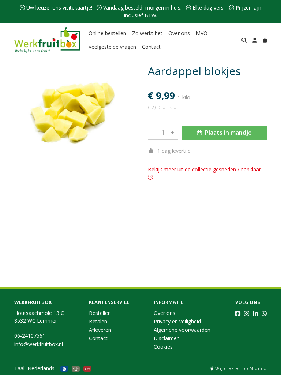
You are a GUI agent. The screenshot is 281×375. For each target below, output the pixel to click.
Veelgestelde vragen (112, 46)
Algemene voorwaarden (182, 329)
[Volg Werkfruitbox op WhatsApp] (264, 313)
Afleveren (100, 329)
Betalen (98, 321)
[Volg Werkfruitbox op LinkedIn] (255, 313)
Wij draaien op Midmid (240, 368)
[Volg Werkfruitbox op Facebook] (237, 313)
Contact (151, 46)
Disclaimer (166, 338)
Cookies (163, 346)
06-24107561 (29, 335)
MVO (201, 33)
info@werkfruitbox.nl (38, 344)
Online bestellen (107, 33)
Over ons (179, 33)
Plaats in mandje (227, 133)
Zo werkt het (147, 33)
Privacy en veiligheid (177, 321)
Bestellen (100, 312)
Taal (19, 368)
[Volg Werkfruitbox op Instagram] (246, 313)
